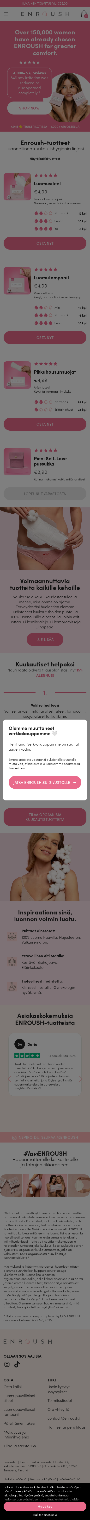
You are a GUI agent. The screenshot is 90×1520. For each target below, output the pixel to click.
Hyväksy (45, 1506)
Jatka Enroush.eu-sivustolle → (45, 782)
